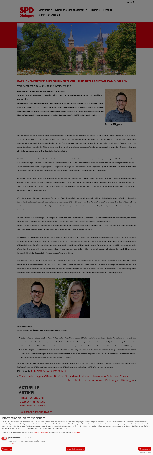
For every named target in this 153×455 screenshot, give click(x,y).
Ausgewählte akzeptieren (75, 449)
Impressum (76, 433)
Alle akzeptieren (144, 449)
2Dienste (11, 443)
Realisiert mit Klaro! (145, 452)
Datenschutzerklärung (41, 433)
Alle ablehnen (7, 449)
